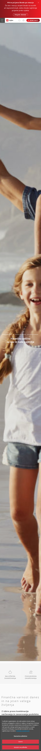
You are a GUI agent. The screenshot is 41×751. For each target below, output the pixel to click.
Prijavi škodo (20, 15)
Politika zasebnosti (22, 731)
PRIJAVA (23, 20)
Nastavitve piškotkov (20, 736)
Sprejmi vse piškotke (20, 747)
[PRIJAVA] (23, 20)
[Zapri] (38, 718)
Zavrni (20, 742)
